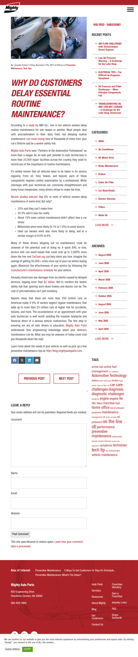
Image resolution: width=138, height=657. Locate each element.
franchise (109, 403)
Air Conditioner (106, 149)
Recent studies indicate (24, 197)
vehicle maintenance (104, 455)
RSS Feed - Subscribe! (107, 25)
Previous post (34, 379)
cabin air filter (102, 386)
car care (116, 385)
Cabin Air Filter (106, 182)
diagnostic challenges (108, 394)
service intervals (104, 441)
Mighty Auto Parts (21, 150)
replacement (117, 437)
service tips (115, 441)
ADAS (101, 141)
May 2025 (103, 321)
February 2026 (105, 288)
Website (15, 513)
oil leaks (113, 417)
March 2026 (104, 280)
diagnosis (116, 390)
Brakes (102, 174)
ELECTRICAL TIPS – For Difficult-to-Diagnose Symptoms (110, 75)
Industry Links (119, 602)
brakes (115, 381)
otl (94, 427)
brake (101, 381)
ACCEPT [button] (27, 649)
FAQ (114, 609)
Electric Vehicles (106, 199)
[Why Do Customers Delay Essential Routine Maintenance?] (49, 38)
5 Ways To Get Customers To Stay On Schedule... (90, 570)
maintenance (110, 412)
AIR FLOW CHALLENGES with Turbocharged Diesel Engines (110, 47)
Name (14, 473)
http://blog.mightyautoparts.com (64, 351)
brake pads (107, 381)
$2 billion (49, 282)
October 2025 (105, 296)
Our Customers (97, 617)
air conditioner (113, 372)
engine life (116, 399)
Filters (101, 207)
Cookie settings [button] (12, 649)
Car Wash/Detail (106, 191)
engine (104, 399)
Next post (66, 379)
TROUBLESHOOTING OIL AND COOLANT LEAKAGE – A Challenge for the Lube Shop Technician (110, 108)
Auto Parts (97, 584)
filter (94, 403)
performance (106, 427)
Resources (97, 597)
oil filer (108, 417)
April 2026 (103, 271)
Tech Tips (27, 69)
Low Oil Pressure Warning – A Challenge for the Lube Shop (110, 61)
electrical (95, 399)
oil (104, 417)
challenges (100, 390)
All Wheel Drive (106, 158)
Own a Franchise (117, 595)
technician (120, 445)
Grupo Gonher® (117, 617)
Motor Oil (103, 215)
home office (101, 408)
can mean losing (35, 139)
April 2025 (103, 329)
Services (96, 590)
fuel (117, 403)
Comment (16, 419)
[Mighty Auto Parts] (11, 8)
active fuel (97, 367)
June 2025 (103, 313)
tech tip (98, 450)
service (94, 441)
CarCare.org (38, 256)
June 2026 (103, 263)
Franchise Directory (117, 586)
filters (100, 403)
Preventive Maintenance (48, 570)
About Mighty (99, 603)
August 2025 (104, 304)
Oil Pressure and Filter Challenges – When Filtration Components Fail (109, 91)
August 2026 (104, 255)
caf (108, 386)
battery (95, 381)
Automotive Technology (109, 376)
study (31, 125)
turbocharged (114, 451)
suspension (95, 446)
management (97, 417)
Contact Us (97, 624)
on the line (112, 422)
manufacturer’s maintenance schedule (32, 270)
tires (107, 451)
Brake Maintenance (108, 166)
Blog (94, 609)
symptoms (106, 445)
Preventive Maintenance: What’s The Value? (58, 575)
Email (14, 493)
